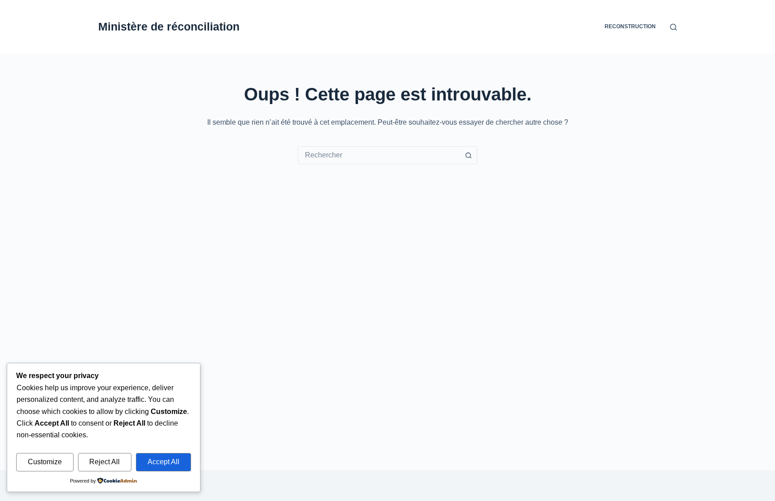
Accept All (163, 462)
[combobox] (379, 155)
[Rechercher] (673, 27)
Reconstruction (630, 26)
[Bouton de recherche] (468, 155)
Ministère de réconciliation (168, 26)
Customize (45, 462)
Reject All (104, 462)
